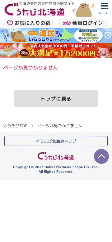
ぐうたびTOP (15, 125)
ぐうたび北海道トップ (56, 141)
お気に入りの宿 (32, 23)
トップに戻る (56, 98)
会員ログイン (87, 23)
